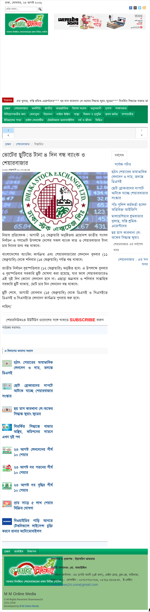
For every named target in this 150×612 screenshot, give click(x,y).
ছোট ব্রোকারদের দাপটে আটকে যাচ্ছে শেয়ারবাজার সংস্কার (130, 193)
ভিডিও (99, 120)
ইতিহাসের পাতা (12, 120)
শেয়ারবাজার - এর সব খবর (133, 262)
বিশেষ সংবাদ (79, 108)
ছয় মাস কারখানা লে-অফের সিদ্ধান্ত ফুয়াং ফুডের (126, 237)
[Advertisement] (75, 68)
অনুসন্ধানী (96, 108)
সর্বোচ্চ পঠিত (123, 164)
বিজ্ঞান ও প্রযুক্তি (92, 114)
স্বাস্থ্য (76, 114)
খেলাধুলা (34, 114)
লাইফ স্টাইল (63, 114)
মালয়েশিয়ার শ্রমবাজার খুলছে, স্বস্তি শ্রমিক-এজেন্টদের (127, 221)
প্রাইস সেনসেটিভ (34, 120)
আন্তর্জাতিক (62, 108)
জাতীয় (48, 108)
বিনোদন (48, 114)
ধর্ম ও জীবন (84, 120)
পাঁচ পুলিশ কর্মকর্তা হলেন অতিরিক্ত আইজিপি (129, 207)
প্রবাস (108, 108)
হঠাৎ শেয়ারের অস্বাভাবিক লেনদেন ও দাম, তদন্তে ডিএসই (129, 176)
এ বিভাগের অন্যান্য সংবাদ (18, 351)
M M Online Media (29, 606)
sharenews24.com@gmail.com (74, 585)
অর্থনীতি (36, 108)
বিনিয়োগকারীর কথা (15, 114)
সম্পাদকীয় (127, 114)
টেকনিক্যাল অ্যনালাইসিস (60, 120)
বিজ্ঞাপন (31, 551)
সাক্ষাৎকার (121, 108)
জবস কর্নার (111, 114)
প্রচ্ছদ (7, 108)
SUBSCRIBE (83, 320)
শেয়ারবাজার (21, 108)
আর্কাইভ (18, 551)
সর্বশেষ (119, 155)
